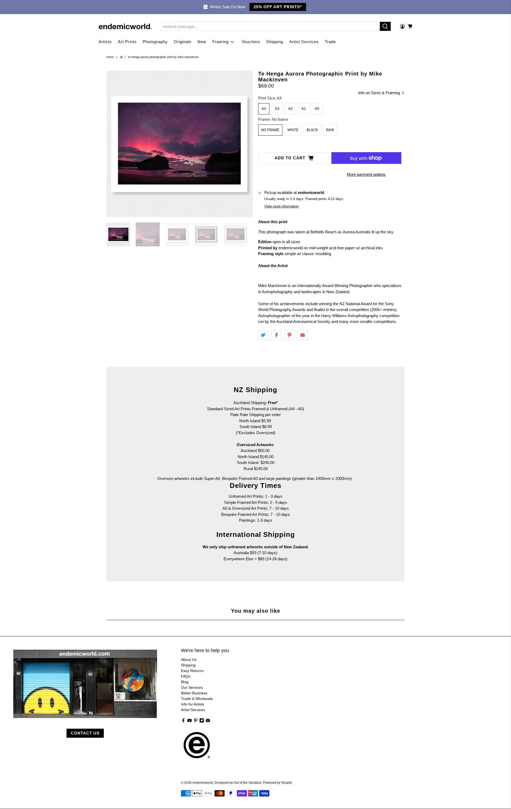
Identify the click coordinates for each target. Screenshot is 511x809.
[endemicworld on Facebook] (183, 721)
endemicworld (202, 782)
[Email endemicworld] (207, 721)
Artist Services (304, 41)
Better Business (194, 693)
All (121, 57)
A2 (290, 109)
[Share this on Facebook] (276, 335)
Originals (183, 41)
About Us (188, 659)
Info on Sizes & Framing (379, 92)
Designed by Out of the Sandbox (238, 782)
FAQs (185, 676)
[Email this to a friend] (303, 335)
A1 (304, 109)
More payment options (366, 174)
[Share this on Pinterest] (290, 335)
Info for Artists (192, 704)
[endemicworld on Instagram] (201, 721)
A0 (317, 109)
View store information (281, 206)
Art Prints (127, 41)
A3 (277, 109)
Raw (330, 130)
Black (312, 130)
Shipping (274, 41)
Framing (220, 41)
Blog (184, 682)
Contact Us (85, 733)
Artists (105, 41)
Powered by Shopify (277, 782)
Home (110, 57)
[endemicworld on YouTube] (189, 721)
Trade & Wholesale (197, 698)
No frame (270, 130)
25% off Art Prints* (278, 7)
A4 (264, 109)
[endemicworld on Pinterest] (195, 721)
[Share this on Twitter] (263, 335)
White (293, 130)
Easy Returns (192, 671)
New (201, 41)
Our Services (192, 687)
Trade (330, 41)
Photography (155, 41)
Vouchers (251, 41)
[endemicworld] (125, 26)
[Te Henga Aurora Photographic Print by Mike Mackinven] (179, 144)
